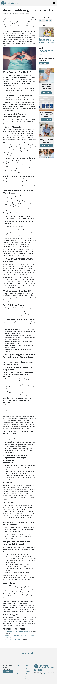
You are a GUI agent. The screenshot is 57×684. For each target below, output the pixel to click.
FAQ (17, 673)
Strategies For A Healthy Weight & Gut (17, 632)
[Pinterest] (46, 20)
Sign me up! (43, 63)
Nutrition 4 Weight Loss (12, 640)
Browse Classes (46, 145)
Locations (19, 670)
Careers (27, 665)
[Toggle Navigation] (54, 3)
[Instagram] (38, 670)
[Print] (40, 20)
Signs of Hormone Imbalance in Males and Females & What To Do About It (46, 41)
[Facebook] (43, 20)
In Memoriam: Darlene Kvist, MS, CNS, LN (46, 51)
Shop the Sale (46, 119)
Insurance (28, 668)
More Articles (28, 653)
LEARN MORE (46, 93)
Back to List (42, 54)
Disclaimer (44, 673)
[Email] (50, 20)
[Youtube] (40, 670)
